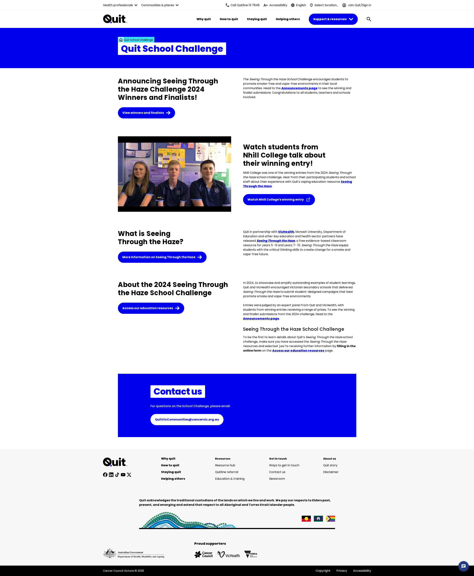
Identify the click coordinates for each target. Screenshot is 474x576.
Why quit (203, 19)
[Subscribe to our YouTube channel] (123, 474)
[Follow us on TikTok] (117, 474)
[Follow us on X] (129, 474)
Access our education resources (298, 350)
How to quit (229, 19)
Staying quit (257, 19)
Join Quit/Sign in (359, 5)
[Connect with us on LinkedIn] (111, 474)
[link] (121, 40)
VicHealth (286, 232)
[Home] (117, 462)
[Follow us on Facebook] (105, 474)
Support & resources (330, 19)
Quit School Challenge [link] (138, 40)
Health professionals (118, 5)
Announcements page (299, 88)
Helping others (288, 19)
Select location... (326, 5)
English (301, 5)
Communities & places (157, 5)
